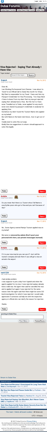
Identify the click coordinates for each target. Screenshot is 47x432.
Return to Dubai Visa (8, 378)
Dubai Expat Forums (8, 10)
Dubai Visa (40, 10)
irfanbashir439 (13, 407)
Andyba (4, 196)
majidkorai (10, 401)
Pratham (38, 390)
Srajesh (4, 80)
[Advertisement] (23, 38)
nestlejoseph (11, 386)
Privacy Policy (32, 421)
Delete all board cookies (23, 412)
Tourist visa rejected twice (12, 396)
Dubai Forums (10, 6)
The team (9, 412)
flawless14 (30, 396)
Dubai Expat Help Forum (25, 10)
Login (36, 1)
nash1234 (5, 273)
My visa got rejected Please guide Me (16, 390)
